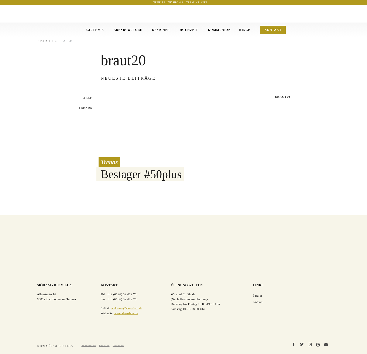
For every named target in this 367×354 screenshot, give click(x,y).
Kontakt (273, 29)
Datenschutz (118, 345)
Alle (87, 98)
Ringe (244, 29)
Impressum (104, 345)
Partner (257, 295)
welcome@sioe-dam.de (126, 308)
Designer (161, 29)
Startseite (45, 41)
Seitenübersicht (89, 345)
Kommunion (219, 29)
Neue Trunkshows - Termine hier (180, 2)
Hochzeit (189, 29)
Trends (85, 107)
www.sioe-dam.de (126, 313)
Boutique (95, 29)
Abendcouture (128, 29)
